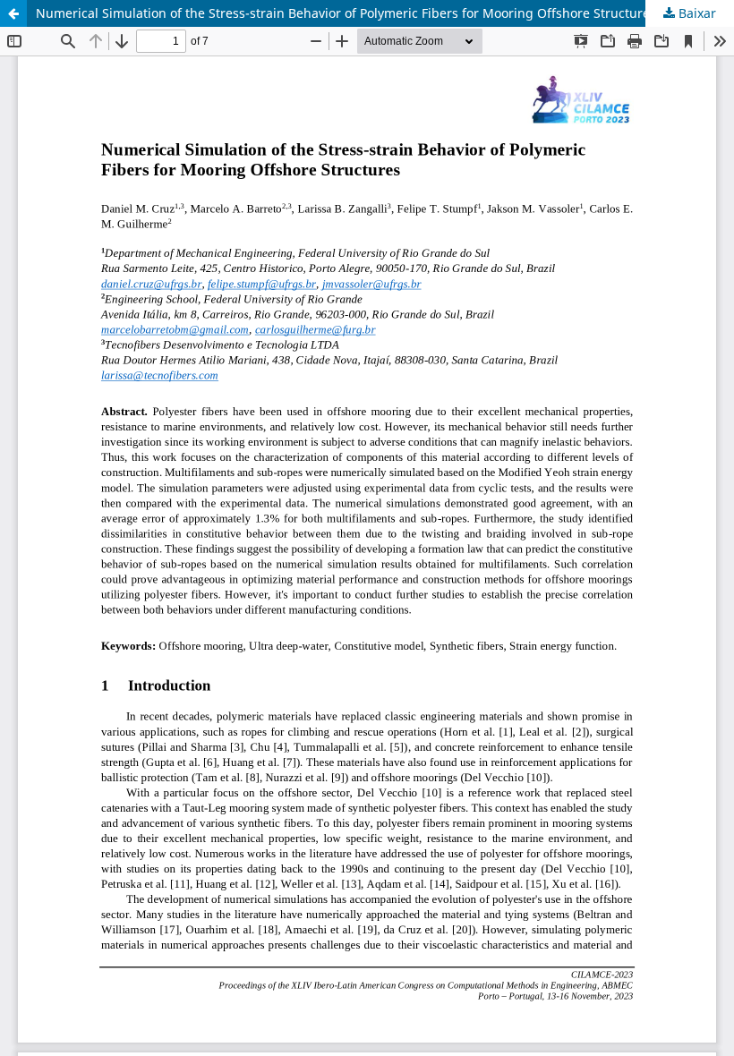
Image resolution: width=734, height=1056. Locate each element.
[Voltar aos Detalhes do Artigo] (13, 13)
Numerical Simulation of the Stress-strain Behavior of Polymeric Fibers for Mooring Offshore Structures (346, 12)
